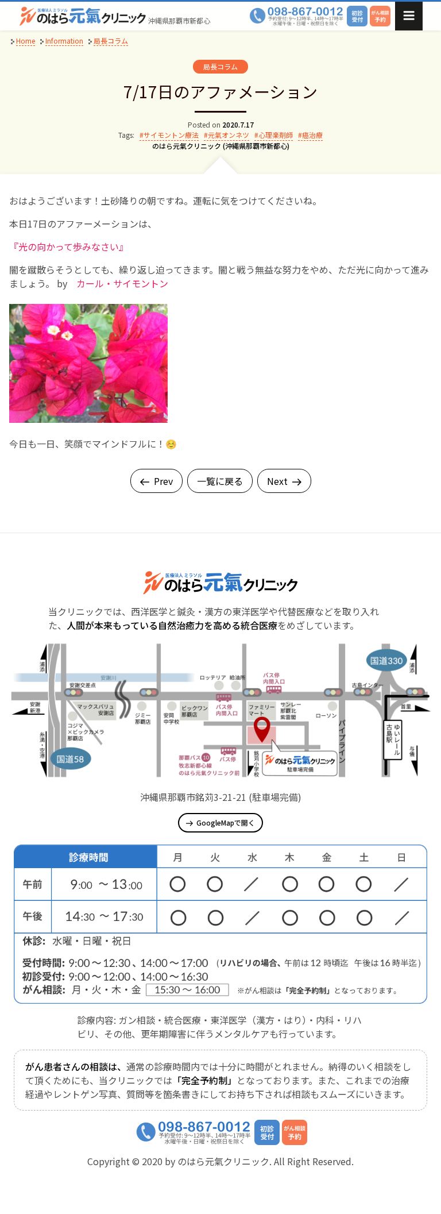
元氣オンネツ (228, 135)
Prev (163, 481)
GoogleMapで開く (225, 822)
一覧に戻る (220, 481)
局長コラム (220, 66)
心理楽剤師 (275, 135)
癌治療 (312, 135)
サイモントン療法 (171, 135)
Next (277, 481)
